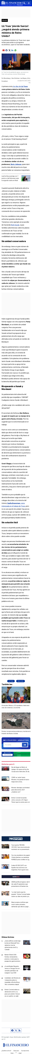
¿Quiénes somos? (6, 1050)
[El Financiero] (11, 3)
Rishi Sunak (15, 225)
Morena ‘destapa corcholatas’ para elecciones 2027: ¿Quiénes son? (20, 790)
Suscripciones (25, 1050)
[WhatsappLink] (16, 754)
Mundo (4, 20)
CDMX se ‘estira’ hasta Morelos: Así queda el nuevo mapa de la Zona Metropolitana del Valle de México (20, 782)
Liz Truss (11, 681)
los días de (20, 86)
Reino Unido (20, 681)
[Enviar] (25, 745)
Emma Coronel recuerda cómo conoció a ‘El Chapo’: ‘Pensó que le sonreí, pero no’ (20, 800)
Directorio (16, 1050)
